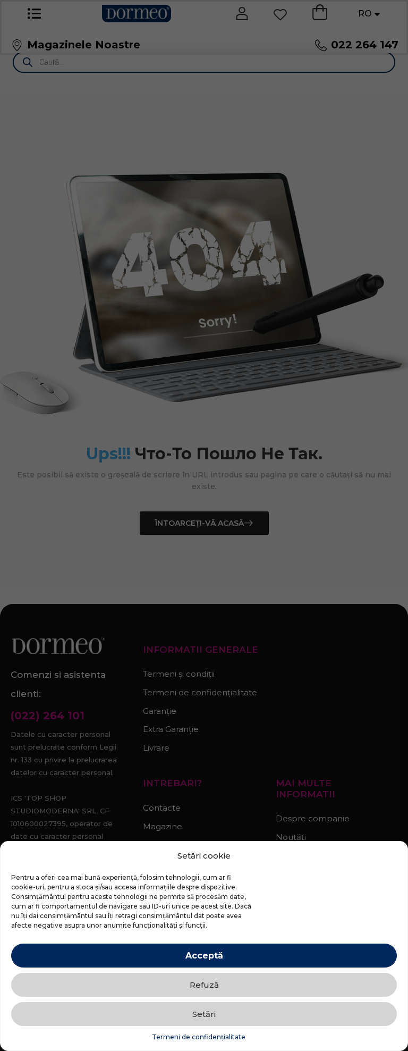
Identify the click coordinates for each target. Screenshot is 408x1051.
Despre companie (313, 818)
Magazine (162, 826)
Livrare (156, 748)
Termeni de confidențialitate (198, 1037)
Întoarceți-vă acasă (199, 523)
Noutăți (291, 837)
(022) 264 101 (47, 715)
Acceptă (204, 956)
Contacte (162, 808)
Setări (204, 1014)
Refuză (204, 985)
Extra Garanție (171, 729)
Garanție (159, 711)
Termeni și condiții (179, 674)
